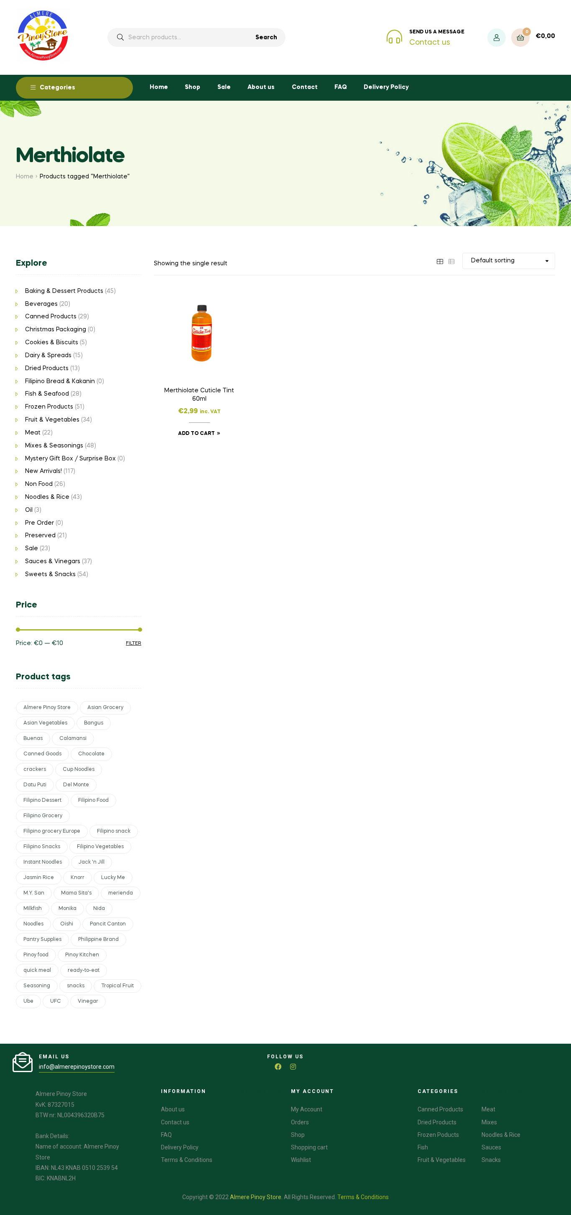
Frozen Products (49, 407)
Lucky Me (113, 877)
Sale (224, 87)
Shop (192, 87)
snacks (75, 986)
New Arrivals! (43, 471)
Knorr (77, 877)
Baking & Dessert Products (64, 291)
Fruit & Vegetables (52, 420)
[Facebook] (278, 1066)
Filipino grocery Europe (51, 831)
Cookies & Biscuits (51, 343)
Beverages (41, 304)
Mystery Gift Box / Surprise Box (70, 459)
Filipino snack (113, 831)
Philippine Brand (98, 939)
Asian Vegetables (45, 723)
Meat (33, 433)
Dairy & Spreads (48, 355)
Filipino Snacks (41, 846)
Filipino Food (93, 800)
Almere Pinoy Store (47, 707)
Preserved (40, 536)
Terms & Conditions (363, 1197)
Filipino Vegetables (100, 846)
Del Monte (76, 785)
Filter (133, 643)
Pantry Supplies (42, 939)
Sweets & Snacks (50, 574)
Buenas (33, 738)
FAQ (340, 87)
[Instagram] (293, 1066)
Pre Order (39, 523)
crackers (34, 769)
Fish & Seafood (47, 394)
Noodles (33, 924)
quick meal (37, 970)
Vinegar (88, 1001)
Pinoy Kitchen (82, 955)
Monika (67, 908)
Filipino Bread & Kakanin (60, 381)
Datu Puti (34, 785)
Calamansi (73, 738)
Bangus (93, 723)
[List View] (451, 261)
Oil (29, 510)
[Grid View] (440, 261)
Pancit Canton (108, 924)
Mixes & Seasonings (54, 446)
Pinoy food (35, 955)
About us (261, 87)
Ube (28, 1001)
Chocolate (91, 754)
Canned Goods (42, 754)
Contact (305, 87)
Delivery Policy (386, 87)
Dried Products (47, 368)
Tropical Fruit (117, 986)
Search (266, 38)
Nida (99, 908)
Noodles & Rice (47, 497)
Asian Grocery (105, 707)
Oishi (66, 924)
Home (159, 87)
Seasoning (36, 986)
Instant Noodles (42, 862)
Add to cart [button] (196, 433)
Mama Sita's (76, 893)
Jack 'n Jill (92, 862)
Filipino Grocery (42, 815)
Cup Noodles (78, 769)
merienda (120, 893)
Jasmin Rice (38, 877)
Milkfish (32, 908)
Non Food (39, 484)
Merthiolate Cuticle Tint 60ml (199, 395)
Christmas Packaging (55, 330)
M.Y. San (33, 893)
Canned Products (50, 317)
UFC (55, 1001)
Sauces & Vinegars (52, 561)
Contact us (429, 42)
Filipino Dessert (42, 800)
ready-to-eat (83, 970)
